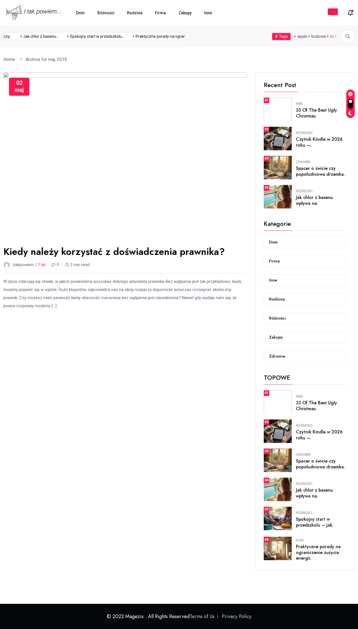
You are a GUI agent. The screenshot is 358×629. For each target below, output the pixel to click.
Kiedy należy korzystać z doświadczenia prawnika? (114, 252)
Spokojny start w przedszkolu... (94, 36)
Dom (80, 13)
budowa (318, 36)
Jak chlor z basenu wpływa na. (314, 200)
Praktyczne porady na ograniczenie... (165, 36)
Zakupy (185, 13)
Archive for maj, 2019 (46, 59)
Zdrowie (303, 162)
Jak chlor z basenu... (38, 36)
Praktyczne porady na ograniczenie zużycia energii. (318, 552)
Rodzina (134, 13)
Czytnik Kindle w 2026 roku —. (319, 142)
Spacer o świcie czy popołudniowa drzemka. (320, 171)
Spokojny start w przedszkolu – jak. (314, 522)
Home (10, 59)
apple (302, 36)
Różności (105, 13)
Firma (160, 13)
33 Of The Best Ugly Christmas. (316, 113)
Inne (208, 13)
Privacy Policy (236, 616)
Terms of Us (202, 616)
